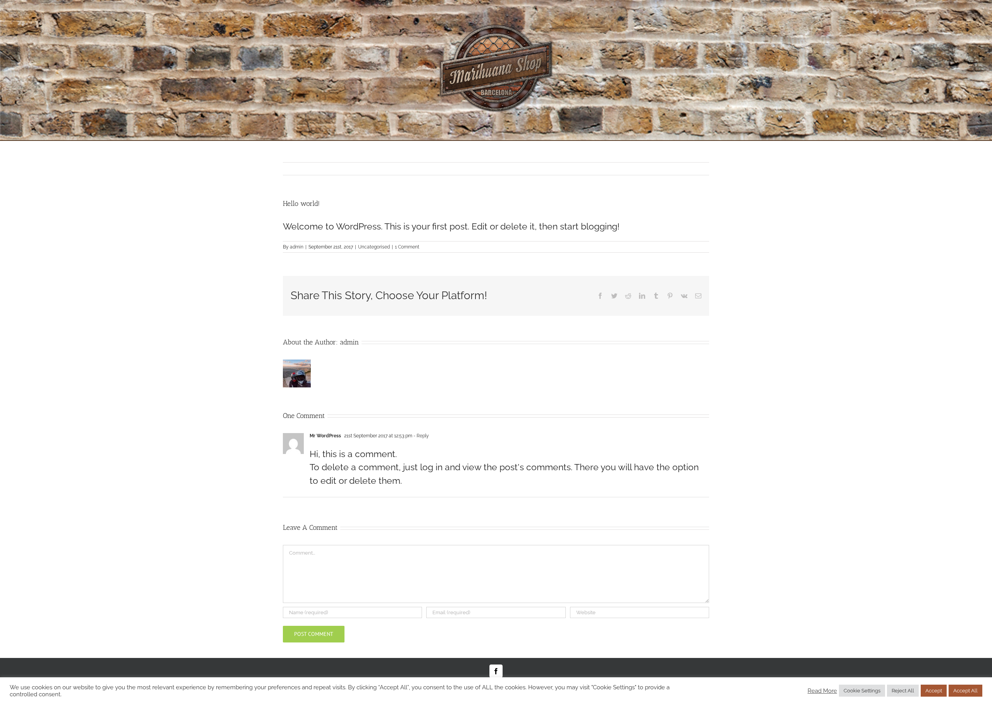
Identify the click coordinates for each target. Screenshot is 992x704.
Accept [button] (933, 691)
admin (296, 247)
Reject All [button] (903, 691)
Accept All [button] (965, 691)
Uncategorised (374, 247)
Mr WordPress (325, 436)
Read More (822, 690)
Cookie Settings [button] (862, 691)
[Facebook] (496, 671)
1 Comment (407, 247)
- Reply (420, 436)
